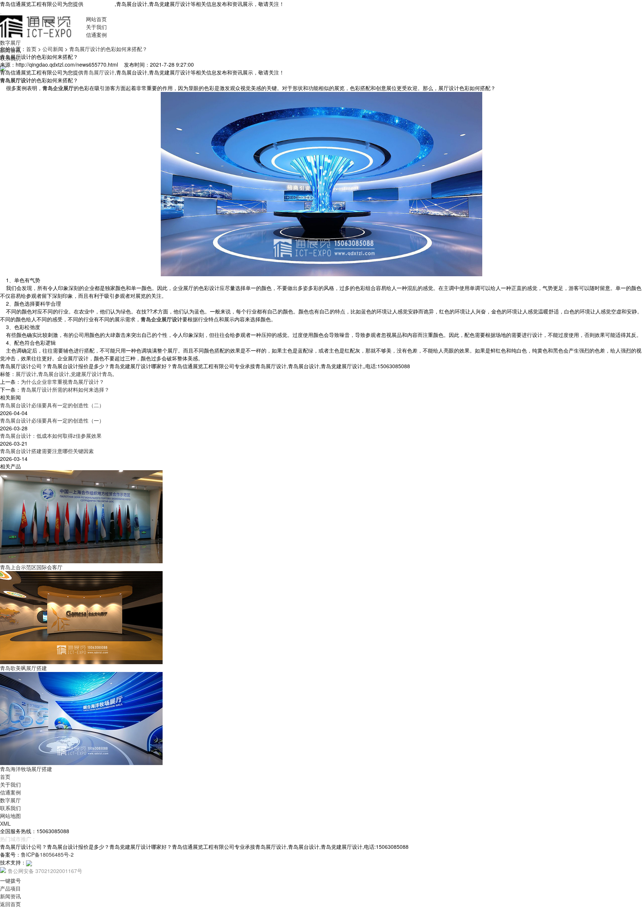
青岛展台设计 (53, 373)
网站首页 (96, 19)
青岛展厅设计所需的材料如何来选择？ (65, 389)
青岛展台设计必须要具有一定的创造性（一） (52, 420)
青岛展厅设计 (99, 3)
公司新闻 (52, 48)
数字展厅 (10, 42)
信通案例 (96, 34)
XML (5, 823)
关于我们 (96, 27)
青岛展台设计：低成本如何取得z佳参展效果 (51, 435)
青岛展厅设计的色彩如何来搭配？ (108, 48)
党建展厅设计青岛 (91, 373)
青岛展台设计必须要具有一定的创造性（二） (52, 405)
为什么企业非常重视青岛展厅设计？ (62, 381)
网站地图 (10, 815)
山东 (77, 838)
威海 (65, 838)
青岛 (41, 838)
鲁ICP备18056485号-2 (47, 854)
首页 (31, 48)
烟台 (53, 838)
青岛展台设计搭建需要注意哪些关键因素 (47, 451)
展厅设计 (26, 373)
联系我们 (10, 808)
